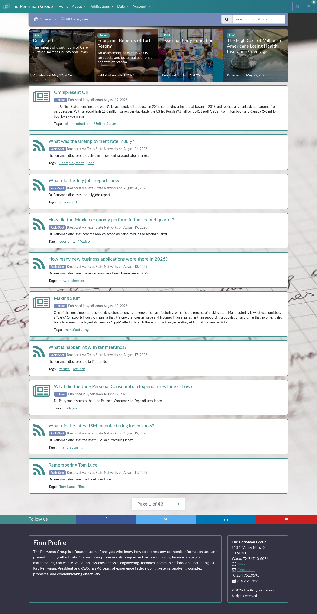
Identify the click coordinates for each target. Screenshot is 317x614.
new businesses (72, 281)
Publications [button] (100, 6)
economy (66, 241)
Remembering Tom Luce (73, 465)
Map (241, 564)
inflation (71, 408)
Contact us (246, 570)
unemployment (71, 163)
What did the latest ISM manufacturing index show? (101, 426)
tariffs (64, 369)
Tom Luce (67, 487)
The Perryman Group (31, 6)
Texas (82, 487)
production (81, 124)
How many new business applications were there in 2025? (108, 259)
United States (105, 124)
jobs (90, 163)
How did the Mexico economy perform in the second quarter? (111, 220)
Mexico (84, 241)
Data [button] (121, 6)
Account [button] (140, 6)
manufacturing (77, 330)
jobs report (68, 202)
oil (67, 124)
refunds (79, 369)
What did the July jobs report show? (85, 180)
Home (63, 6)
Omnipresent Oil (71, 92)
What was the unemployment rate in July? (91, 141)
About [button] (77, 6)
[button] (45, 19)
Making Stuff (67, 298)
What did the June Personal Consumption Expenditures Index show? (123, 386)
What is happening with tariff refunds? (87, 347)
